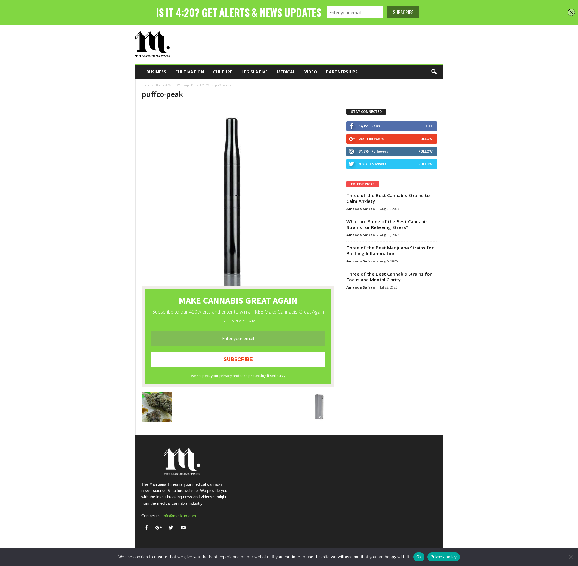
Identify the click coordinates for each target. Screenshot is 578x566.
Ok (419, 556)
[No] (570, 557)
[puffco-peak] (238, 195)
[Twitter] (172, 528)
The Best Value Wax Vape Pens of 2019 (182, 85)
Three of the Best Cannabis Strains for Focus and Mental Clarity (389, 277)
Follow (425, 138)
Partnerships (342, 72)
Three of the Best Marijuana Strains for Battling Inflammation (390, 250)
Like (429, 126)
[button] (433, 72)
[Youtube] (184, 528)
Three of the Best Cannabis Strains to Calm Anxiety (388, 198)
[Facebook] (147, 528)
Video (310, 72)
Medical (286, 72)
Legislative (254, 72)
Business (156, 72)
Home (146, 85)
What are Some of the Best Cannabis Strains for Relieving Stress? (387, 224)
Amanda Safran (360, 208)
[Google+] (160, 528)
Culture (222, 72)
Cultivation (189, 72)
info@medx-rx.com (179, 516)
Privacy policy (443, 556)
